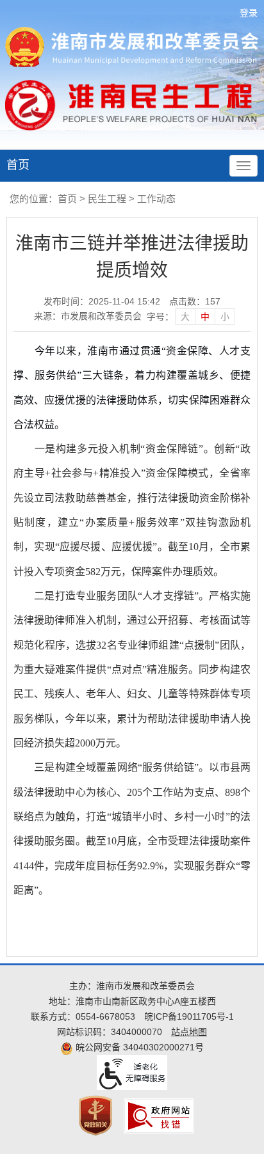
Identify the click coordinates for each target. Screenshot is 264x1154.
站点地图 (189, 1032)
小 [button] (224, 317)
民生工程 (107, 198)
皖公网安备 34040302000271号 (138, 1047)
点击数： (194, 301)
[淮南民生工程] (131, 105)
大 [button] (185, 317)
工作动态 (156, 198)
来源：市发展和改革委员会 (88, 316)
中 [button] (205, 317)
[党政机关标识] (95, 1115)
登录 (249, 13)
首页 (17, 165)
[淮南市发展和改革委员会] (132, 46)
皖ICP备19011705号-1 (189, 1016)
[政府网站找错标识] (159, 1115)
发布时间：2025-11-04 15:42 (102, 301)
